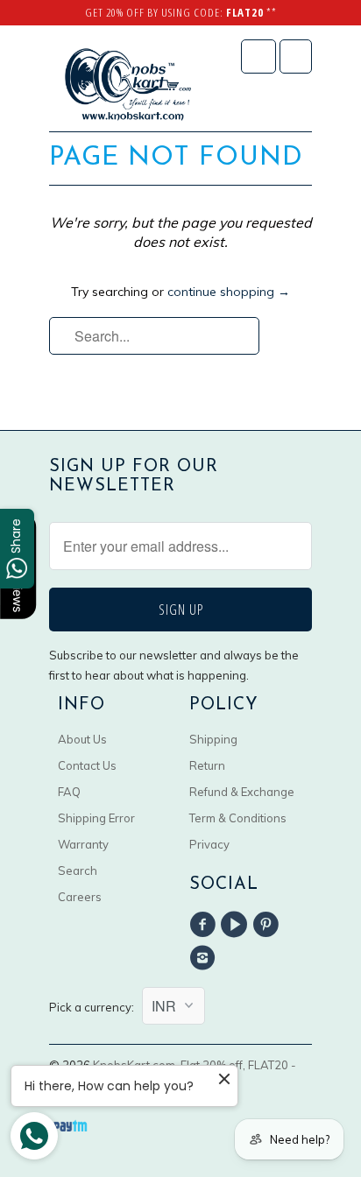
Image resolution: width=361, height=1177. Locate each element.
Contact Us (87, 765)
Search (77, 870)
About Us (82, 739)
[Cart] (296, 56)
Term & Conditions (238, 818)
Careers (80, 897)
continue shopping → (228, 292)
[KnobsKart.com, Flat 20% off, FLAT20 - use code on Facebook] (205, 925)
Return (207, 765)
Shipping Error (96, 818)
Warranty (83, 844)
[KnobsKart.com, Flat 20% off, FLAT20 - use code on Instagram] (205, 958)
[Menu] (258, 56)
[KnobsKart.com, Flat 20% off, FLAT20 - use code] (128, 85)
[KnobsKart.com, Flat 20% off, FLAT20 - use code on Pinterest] (269, 925)
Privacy (209, 844)
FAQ (69, 792)
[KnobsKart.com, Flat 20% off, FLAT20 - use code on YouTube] (236, 925)
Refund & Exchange (241, 792)
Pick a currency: (95, 1007)
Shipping (213, 739)
